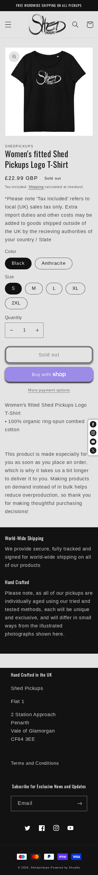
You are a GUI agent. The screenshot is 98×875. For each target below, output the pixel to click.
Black (18, 263)
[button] (8, 24)
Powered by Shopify (65, 867)
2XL (16, 303)
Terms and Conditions (35, 763)
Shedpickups (40, 867)
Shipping (36, 187)
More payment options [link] (49, 390)
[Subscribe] (79, 803)
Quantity (13, 317)
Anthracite (54, 263)
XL (75, 288)
